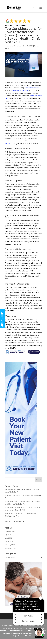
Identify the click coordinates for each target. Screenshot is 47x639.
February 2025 (10, 531)
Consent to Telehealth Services (11, 631)
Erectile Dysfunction (32, 88)
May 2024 (8, 538)
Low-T (27, 90)
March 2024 (9, 541)
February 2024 (10, 545)
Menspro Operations (14, 46)
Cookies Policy (11, 633)
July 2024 (8, 535)
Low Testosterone (17, 90)
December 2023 (10, 548)
